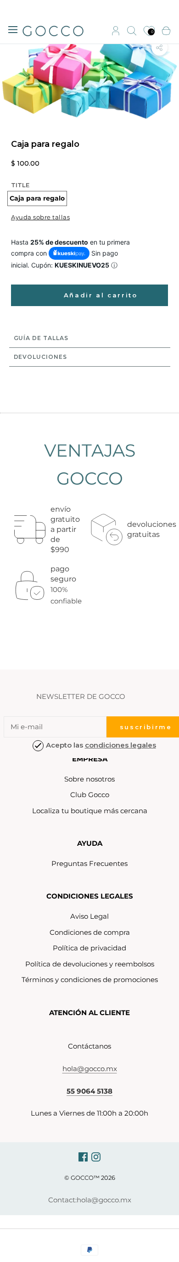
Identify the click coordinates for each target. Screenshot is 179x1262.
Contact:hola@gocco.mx (89, 1199)
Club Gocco (89, 794)
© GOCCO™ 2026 (89, 1177)
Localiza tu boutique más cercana (89, 810)
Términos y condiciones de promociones (90, 979)
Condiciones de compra (90, 932)
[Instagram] (95, 1156)
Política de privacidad (89, 948)
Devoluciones (40, 356)
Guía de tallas (41, 338)
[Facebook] (83, 1156)
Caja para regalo (37, 198)
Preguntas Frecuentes (89, 863)
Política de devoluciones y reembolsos (89, 964)
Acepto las (101, 745)
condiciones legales (120, 745)
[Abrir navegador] (12, 29)
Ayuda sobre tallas (40, 217)
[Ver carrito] (166, 31)
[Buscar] (131, 31)
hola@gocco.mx (89, 1068)
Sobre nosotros (89, 779)
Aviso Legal (89, 916)
